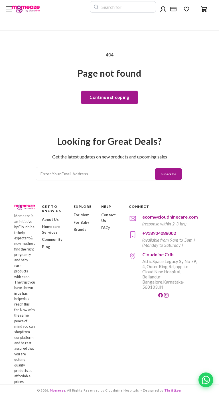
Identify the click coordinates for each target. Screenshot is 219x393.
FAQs (106, 227)
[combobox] (127, 6)
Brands (80, 229)
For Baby (81, 222)
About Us (50, 219)
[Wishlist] (186, 9)
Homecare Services (51, 229)
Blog (46, 247)
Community (52, 239)
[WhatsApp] (205, 379)
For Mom (81, 215)
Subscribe (168, 174)
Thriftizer (173, 390)
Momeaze (58, 390)
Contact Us (108, 218)
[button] (201, 9)
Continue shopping (109, 97)
